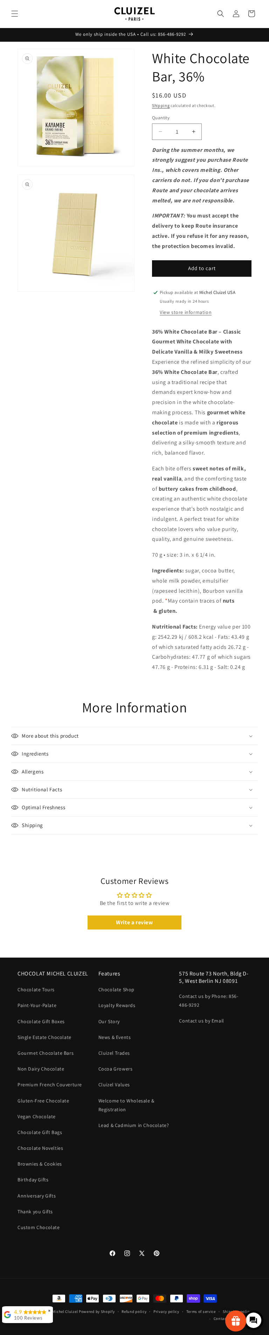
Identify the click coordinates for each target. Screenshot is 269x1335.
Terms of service (201, 1311)
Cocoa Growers (115, 1069)
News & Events (114, 1037)
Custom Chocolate (39, 1227)
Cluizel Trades (114, 1053)
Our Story (109, 1021)
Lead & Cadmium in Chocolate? (133, 1125)
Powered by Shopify (97, 1311)
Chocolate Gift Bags (40, 1132)
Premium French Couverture (50, 1084)
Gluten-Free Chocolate (43, 1101)
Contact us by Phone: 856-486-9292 (208, 1000)
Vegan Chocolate (37, 1116)
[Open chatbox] (253, 1320)
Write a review (134, 922)
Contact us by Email (201, 1021)
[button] (14, 13)
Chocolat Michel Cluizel (56, 1311)
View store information (186, 312)
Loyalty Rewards (117, 1005)
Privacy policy (166, 1311)
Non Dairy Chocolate (41, 1069)
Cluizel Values (114, 1084)
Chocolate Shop (116, 989)
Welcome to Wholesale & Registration (126, 1105)
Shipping (161, 105)
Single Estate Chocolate (44, 1037)
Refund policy (134, 1311)
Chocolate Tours (36, 989)
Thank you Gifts (35, 1211)
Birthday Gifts (33, 1179)
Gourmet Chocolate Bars (46, 1053)
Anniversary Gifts (37, 1196)
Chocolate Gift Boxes (41, 1021)
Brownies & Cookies (40, 1164)
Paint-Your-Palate (37, 1005)
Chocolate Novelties (40, 1148)
